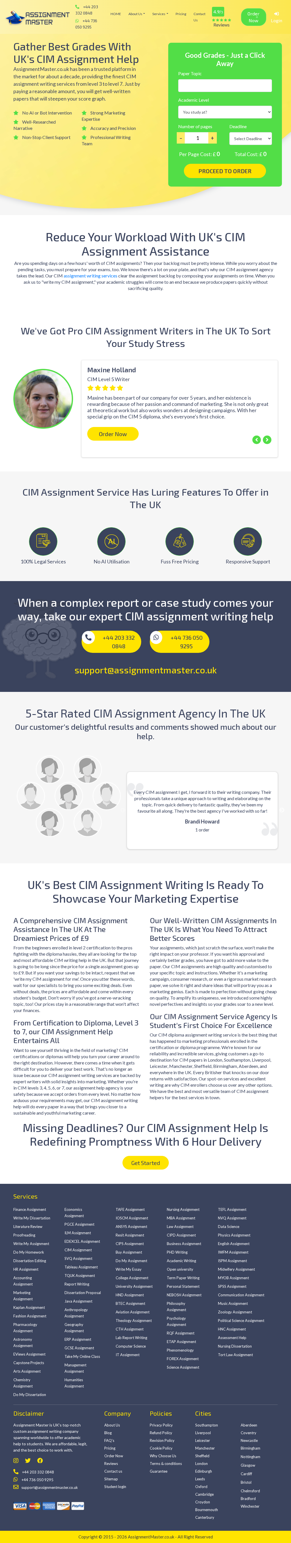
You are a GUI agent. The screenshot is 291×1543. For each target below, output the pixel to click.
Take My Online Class (82, 1356)
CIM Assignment (78, 1250)
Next (282, 810)
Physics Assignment (234, 1235)
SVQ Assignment (78, 1258)
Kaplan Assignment (29, 1307)
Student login (115, 1486)
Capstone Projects (28, 1362)
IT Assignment (128, 1354)
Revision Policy (162, 1440)
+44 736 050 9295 (86, 23)
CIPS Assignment (130, 1243)
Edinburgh (203, 1471)
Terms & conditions (166, 1463)
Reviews (111, 1463)
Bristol (246, 1482)
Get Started (145, 1162)
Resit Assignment (130, 1235)
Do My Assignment (131, 1260)
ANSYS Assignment (131, 1226)
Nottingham (250, 1456)
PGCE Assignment (79, 1224)
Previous (9, 394)
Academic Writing (181, 1260)
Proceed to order (224, 170)
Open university (180, 1269)
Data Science (228, 1226)
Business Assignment (184, 1243)
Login (276, 20)
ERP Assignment (78, 1339)
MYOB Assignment (233, 1278)
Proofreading (24, 1235)
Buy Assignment (129, 1252)
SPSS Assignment (232, 1286)
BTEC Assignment (130, 1303)
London (201, 1463)
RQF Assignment (180, 1333)
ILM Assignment (78, 1233)
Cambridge (204, 1494)
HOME (116, 14)
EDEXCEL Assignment (82, 1241)
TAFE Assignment (130, 1209)
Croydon (202, 1502)
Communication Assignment (241, 1295)
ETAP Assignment (181, 1341)
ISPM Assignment (232, 1260)
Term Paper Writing (183, 1278)
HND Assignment (130, 1295)
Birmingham (250, 1448)
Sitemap (111, 1479)
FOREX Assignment (183, 1358)
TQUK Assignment (80, 1275)
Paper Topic (190, 73)
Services (158, 14)
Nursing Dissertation (235, 1346)
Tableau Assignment (81, 1267)
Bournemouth (206, 1509)
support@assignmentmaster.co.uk (145, 669)
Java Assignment (78, 1301)
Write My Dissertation (31, 1218)
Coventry (248, 1432)
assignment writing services (90, 275)
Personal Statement (183, 1286)
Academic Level (193, 100)
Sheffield (202, 1456)
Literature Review (27, 1226)
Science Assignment (183, 1367)
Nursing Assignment (183, 1209)
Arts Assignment (27, 1371)
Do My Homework (28, 1252)
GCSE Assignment (79, 1348)
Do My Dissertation (29, 1394)
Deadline (238, 126)
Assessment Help (232, 1337)
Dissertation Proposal (83, 1292)
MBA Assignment (181, 1218)
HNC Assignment (232, 1329)
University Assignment (134, 1286)
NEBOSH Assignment (184, 1295)
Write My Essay (129, 1269)
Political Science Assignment (241, 1320)
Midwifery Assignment (236, 1269)
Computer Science (131, 1346)
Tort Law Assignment (235, 1354)
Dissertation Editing (29, 1260)
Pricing (181, 14)
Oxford (201, 1486)
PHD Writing (177, 1252)
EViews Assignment (29, 1354)
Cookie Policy (161, 1448)
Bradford (248, 1498)
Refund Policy (161, 1432)
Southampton (206, 1425)
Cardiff (246, 1474)
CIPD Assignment (181, 1235)
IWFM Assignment (233, 1252)
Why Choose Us (163, 1456)
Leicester (202, 1440)
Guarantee (158, 1471)
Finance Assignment (29, 1209)
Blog (108, 1432)
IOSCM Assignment (132, 1218)
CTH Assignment (130, 1329)
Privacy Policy (161, 1425)
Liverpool (203, 1432)
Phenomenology (180, 1350)
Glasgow (248, 1465)
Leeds (200, 1479)
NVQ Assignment (232, 1218)
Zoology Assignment (235, 1312)
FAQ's (109, 1440)
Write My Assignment (31, 1243)
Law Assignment (180, 1226)
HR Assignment (25, 1269)
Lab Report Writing (131, 1337)
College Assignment (132, 1278)
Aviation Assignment (132, 1312)
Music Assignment (233, 1303)
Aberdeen (249, 1425)
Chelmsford (250, 1491)
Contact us (199, 17)
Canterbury (204, 1517)
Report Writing (77, 1284)
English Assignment (234, 1243)
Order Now (253, 17)
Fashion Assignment (29, 1316)
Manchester (205, 1448)
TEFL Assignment (232, 1209)
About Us (135, 14)
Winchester (250, 1506)
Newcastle (249, 1440)
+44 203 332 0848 (86, 9)
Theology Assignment (134, 1320)
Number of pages (195, 126)
